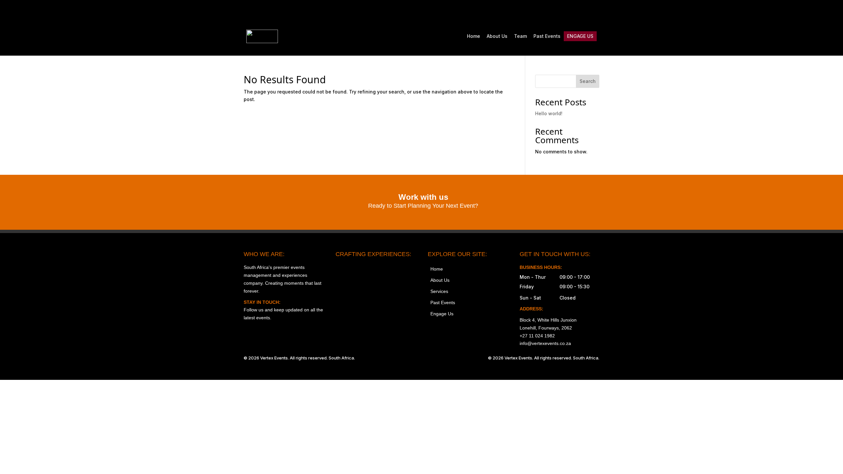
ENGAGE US (580, 36)
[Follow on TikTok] (566, 12)
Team (520, 36)
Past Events (546, 36)
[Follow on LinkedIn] (594, 12)
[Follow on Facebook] (552, 12)
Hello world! (548, 113)
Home (473, 36)
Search (588, 81)
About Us (497, 36)
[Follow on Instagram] (538, 12)
